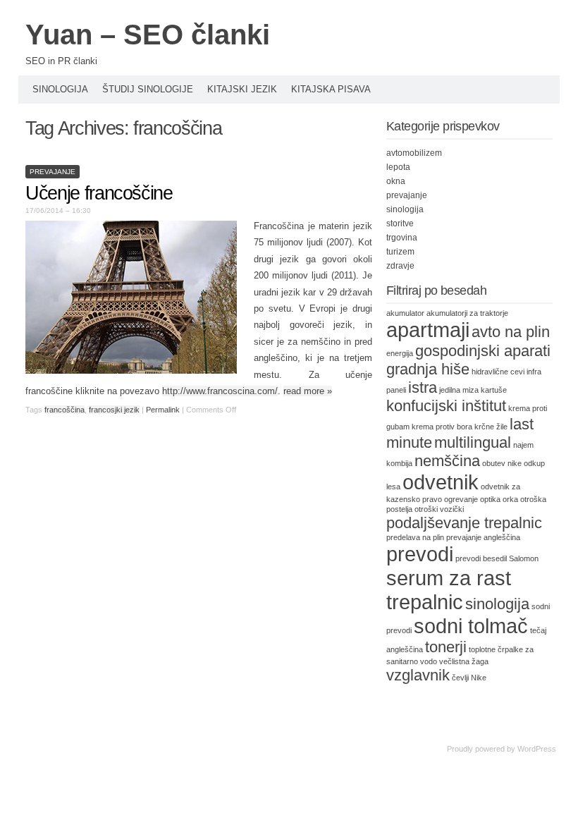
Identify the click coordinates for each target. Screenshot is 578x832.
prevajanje (52, 172)
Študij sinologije (147, 89)
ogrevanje (461, 499)
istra (422, 387)
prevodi (419, 553)
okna (395, 181)
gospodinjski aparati (483, 351)
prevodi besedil (481, 558)
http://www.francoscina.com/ (220, 391)
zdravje (400, 266)
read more (307, 391)
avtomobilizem (414, 153)
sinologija (405, 209)
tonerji (446, 647)
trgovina (401, 238)
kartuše (494, 390)
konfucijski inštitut (446, 406)
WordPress (536, 749)
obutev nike (502, 463)
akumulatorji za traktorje (467, 313)
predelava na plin (415, 537)
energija (399, 353)
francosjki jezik (114, 409)
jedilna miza (459, 390)
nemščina (447, 461)
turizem (400, 252)
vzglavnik (418, 675)
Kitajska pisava (331, 89)
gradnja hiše (427, 369)
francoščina (64, 409)
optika (490, 499)
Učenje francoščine (99, 193)
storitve (400, 223)
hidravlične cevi (498, 371)
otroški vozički (439, 509)
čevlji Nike (469, 677)
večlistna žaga (463, 661)
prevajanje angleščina (483, 537)
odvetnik (440, 482)
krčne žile (491, 426)
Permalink (163, 409)
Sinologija (60, 89)
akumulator (405, 313)
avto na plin (511, 332)
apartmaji (427, 329)
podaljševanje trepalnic (464, 523)
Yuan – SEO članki (147, 34)
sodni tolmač (471, 625)
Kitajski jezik (242, 89)
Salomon (524, 558)
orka (510, 499)
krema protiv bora (442, 426)
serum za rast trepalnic (448, 589)
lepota (398, 167)
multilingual (472, 442)
